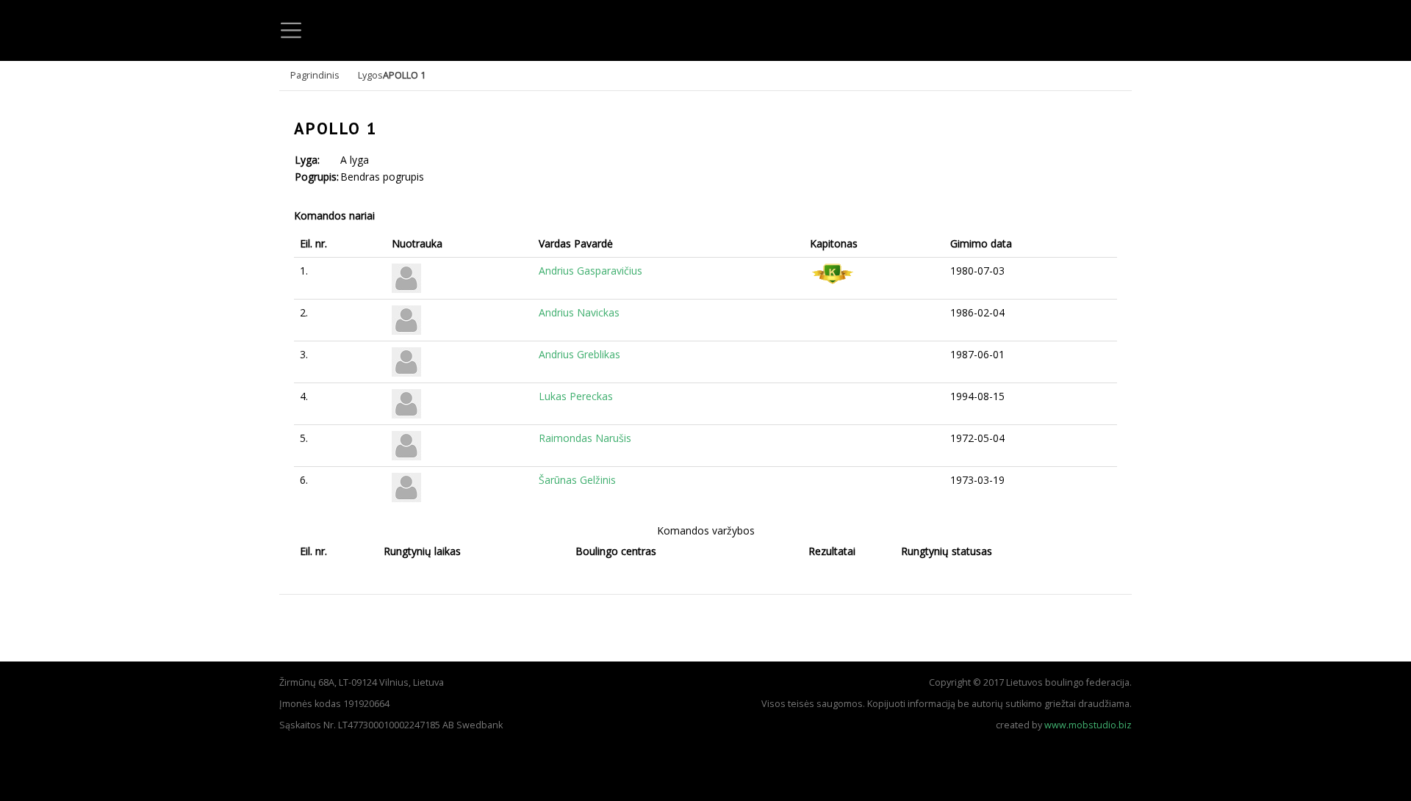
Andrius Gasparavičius (590, 271)
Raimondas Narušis (585, 438)
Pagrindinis (315, 75)
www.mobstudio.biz (1088, 725)
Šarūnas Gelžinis (577, 480)
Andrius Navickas (579, 312)
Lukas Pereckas (576, 396)
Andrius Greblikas (579, 354)
